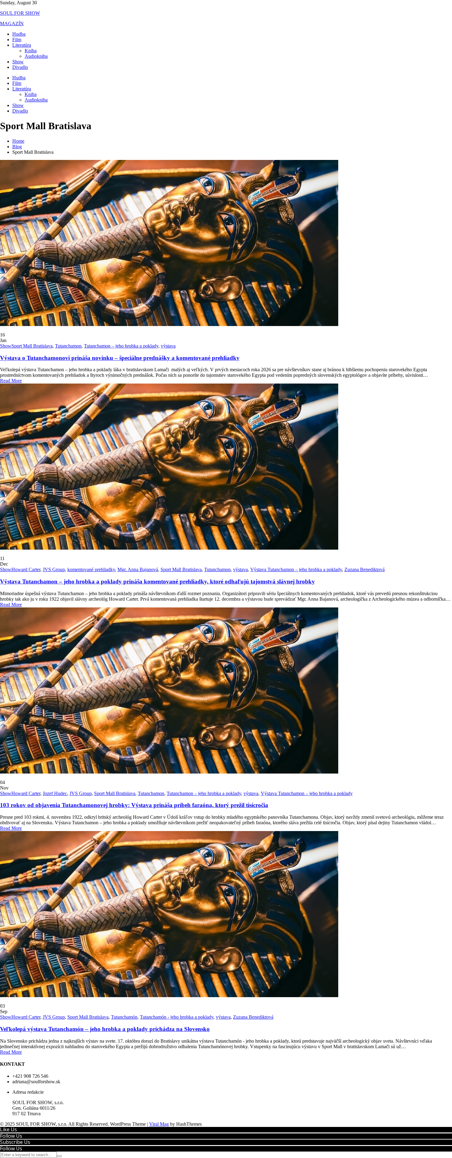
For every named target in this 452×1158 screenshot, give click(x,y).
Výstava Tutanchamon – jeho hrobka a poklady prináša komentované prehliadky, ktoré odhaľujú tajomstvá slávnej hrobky (157, 581)
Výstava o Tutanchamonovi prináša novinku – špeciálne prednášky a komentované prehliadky (120, 358)
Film (16, 39)
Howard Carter (25, 569)
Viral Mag (159, 1124)
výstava (168, 345)
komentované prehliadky (91, 569)
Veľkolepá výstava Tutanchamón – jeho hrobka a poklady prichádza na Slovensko (105, 1029)
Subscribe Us (15, 1142)
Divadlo (20, 67)
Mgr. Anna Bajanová (137, 569)
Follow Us (11, 1135)
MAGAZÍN (12, 23)
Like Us (8, 1129)
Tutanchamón (124, 1017)
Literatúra (21, 45)
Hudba (19, 34)
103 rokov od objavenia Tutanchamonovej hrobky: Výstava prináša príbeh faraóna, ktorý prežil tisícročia (134, 805)
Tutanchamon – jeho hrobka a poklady (121, 345)
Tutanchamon (68, 345)
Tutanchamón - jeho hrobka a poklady (176, 1017)
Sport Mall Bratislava (32, 345)
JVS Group (54, 569)
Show (18, 61)
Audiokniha (36, 56)
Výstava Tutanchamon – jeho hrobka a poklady (296, 569)
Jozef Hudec (55, 793)
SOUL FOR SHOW (20, 13)
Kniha (31, 50)
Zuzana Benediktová (364, 569)
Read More (11, 380)
